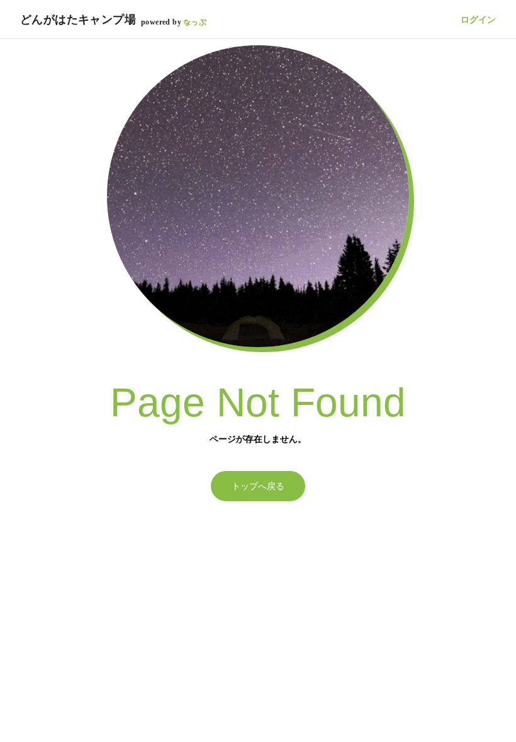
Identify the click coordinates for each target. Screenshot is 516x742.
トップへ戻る (258, 486)
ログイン (478, 19)
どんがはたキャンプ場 (78, 19)
